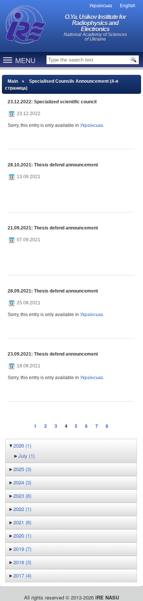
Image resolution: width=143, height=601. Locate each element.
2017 (22, 575)
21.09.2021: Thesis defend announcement (53, 228)
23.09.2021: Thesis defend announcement (53, 354)
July (26, 455)
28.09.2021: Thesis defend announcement (53, 291)
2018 (22, 562)
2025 (22, 469)
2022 (22, 508)
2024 (22, 482)
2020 (22, 535)
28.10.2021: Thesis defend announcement (53, 165)
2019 (22, 548)
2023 (22, 495)
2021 (22, 522)
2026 (22, 445)
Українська (91, 125)
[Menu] (7, 59)
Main (13, 81)
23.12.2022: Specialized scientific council (52, 101)
